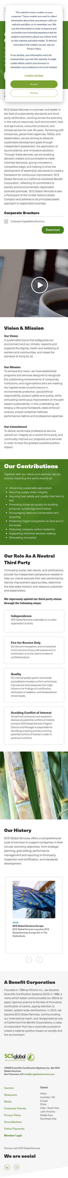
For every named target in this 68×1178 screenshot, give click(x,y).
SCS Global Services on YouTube (17, 1167)
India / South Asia (49, 1107)
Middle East (46, 1115)
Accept (34, 84)
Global (44, 1087)
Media (8, 1101)
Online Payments (14, 1128)
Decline (34, 92)
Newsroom (10, 1095)
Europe (44, 1100)
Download (53, 230)
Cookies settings (34, 75)
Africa (43, 1093)
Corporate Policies (15, 1108)
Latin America (47, 1111)
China (43, 1104)
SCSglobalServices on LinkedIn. (7, 1167)
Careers (9, 1088)
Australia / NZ (47, 1097)
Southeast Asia (48, 1118)
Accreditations (13, 1122)
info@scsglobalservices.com (39, 1074)
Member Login (13, 1135)
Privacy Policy (12, 1115)
